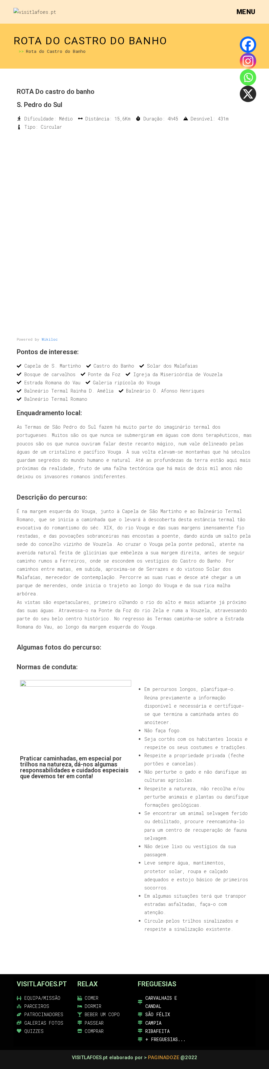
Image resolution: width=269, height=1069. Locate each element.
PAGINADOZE (163, 1057)
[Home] (15, 51)
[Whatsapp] (248, 77)
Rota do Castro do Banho (56, 51)
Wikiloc (50, 339)
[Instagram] (248, 61)
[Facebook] (248, 44)
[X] (248, 94)
